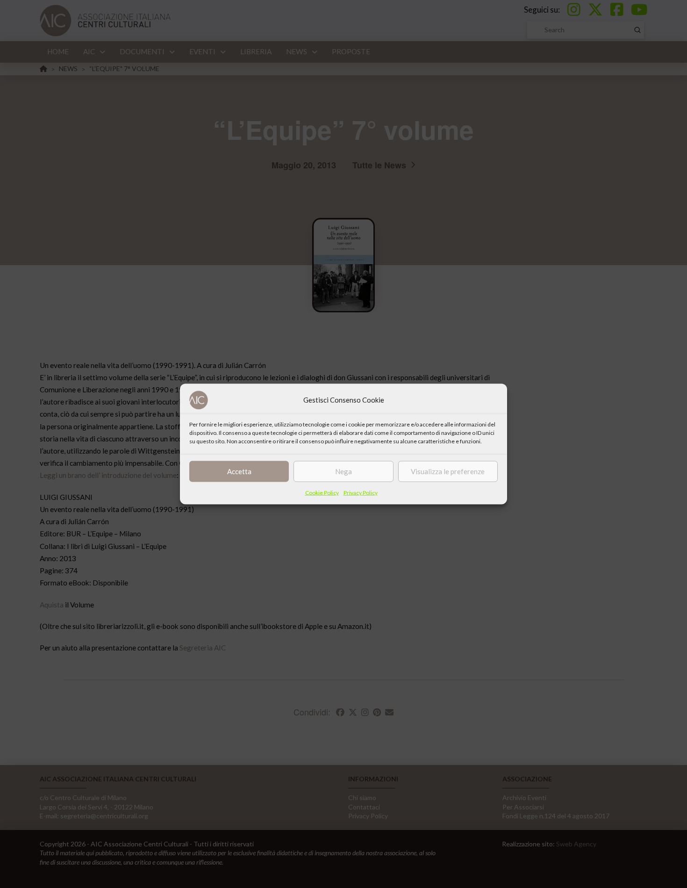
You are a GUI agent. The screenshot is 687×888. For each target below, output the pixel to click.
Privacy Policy (361, 492)
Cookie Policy (322, 492)
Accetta (239, 471)
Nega (343, 471)
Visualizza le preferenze (448, 471)
